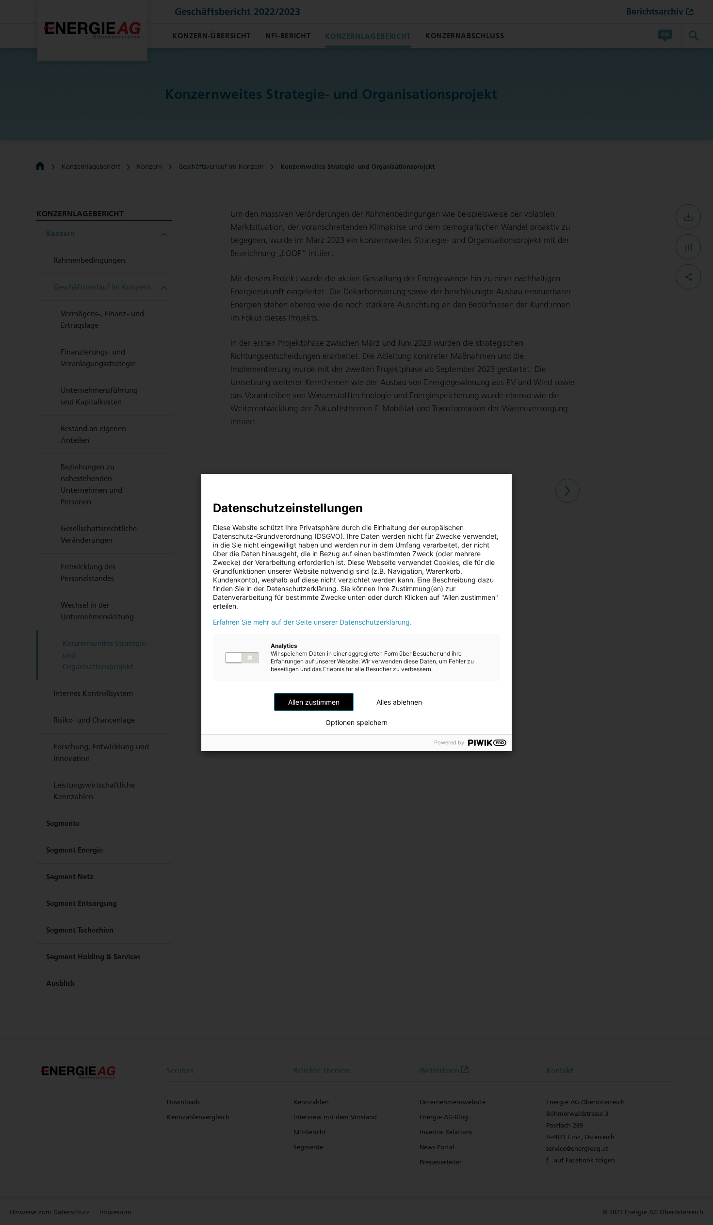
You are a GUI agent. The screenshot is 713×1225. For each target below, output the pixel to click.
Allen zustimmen (314, 702)
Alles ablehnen (399, 702)
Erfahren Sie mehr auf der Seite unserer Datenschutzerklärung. (312, 622)
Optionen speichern (356, 722)
